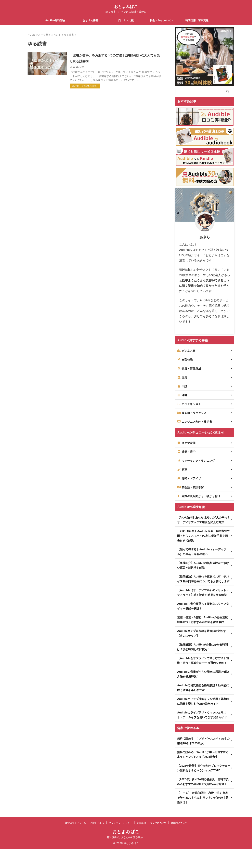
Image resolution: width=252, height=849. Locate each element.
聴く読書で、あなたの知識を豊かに (126, 837)
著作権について (179, 822)
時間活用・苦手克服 (196, 20)
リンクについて (158, 822)
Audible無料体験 (55, 20)
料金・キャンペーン (161, 20)
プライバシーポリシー (120, 822)
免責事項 (141, 822)
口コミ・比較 (126, 20)
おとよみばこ (126, 6)
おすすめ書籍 (90, 20)
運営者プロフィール (75, 822)
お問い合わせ (97, 822)
